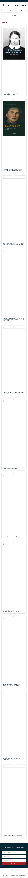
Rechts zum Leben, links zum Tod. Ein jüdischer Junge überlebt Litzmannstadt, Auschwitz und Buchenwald (14, 319)
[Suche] (11, 10)
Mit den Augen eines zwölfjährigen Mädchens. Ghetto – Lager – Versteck (13, 93)
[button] (14, 16)
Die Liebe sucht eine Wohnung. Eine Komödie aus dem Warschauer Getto (13, 393)
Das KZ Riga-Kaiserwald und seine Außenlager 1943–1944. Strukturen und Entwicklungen (14, 243)
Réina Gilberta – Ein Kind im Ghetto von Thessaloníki (12, 759)
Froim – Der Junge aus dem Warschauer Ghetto (14, 536)
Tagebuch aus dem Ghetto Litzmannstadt (12, 835)
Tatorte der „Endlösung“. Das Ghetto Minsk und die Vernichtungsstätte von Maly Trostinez (14, 610)
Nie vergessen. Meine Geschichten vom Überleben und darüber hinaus (12, 467)
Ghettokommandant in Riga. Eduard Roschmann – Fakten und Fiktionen (11, 684)
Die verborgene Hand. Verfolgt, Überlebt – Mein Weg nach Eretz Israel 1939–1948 (13, 170)
